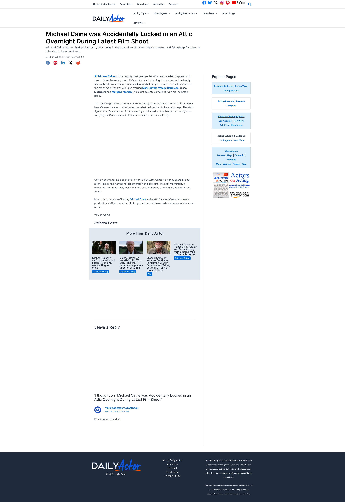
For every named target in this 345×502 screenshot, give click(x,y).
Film (68, 57)
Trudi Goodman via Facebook (121, 408)
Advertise (172, 464)
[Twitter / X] (70, 63)
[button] (249, 5)
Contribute (172, 472)
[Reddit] (78, 63)
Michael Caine (138, 199)
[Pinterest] (55, 63)
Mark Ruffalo (149, 88)
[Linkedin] (63, 63)
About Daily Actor (172, 460)
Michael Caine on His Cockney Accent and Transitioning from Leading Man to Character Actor (185, 249)
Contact (172, 468)
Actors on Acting (100, 271)
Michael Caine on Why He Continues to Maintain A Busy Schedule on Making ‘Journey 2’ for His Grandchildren (158, 264)
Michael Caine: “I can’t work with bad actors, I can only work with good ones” (103, 263)
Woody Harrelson (168, 88)
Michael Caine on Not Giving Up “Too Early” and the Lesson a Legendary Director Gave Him (131, 263)
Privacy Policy (172, 475)
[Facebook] (48, 63)
